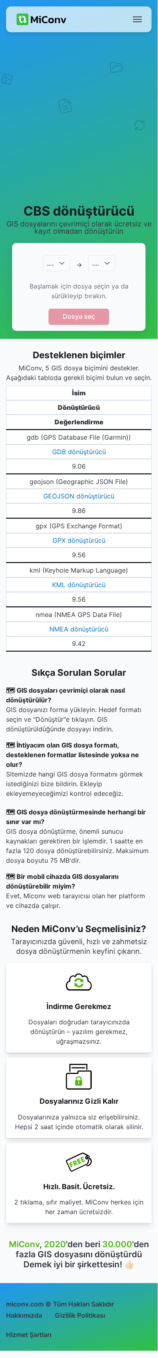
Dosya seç (79, 316)
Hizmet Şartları (28, 1334)
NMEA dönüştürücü (78, 629)
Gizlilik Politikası (80, 1315)
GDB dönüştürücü (79, 452)
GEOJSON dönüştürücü (78, 496)
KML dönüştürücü (78, 585)
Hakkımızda (24, 1315)
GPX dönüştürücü (79, 540)
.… (50, 263)
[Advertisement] (79, 117)
